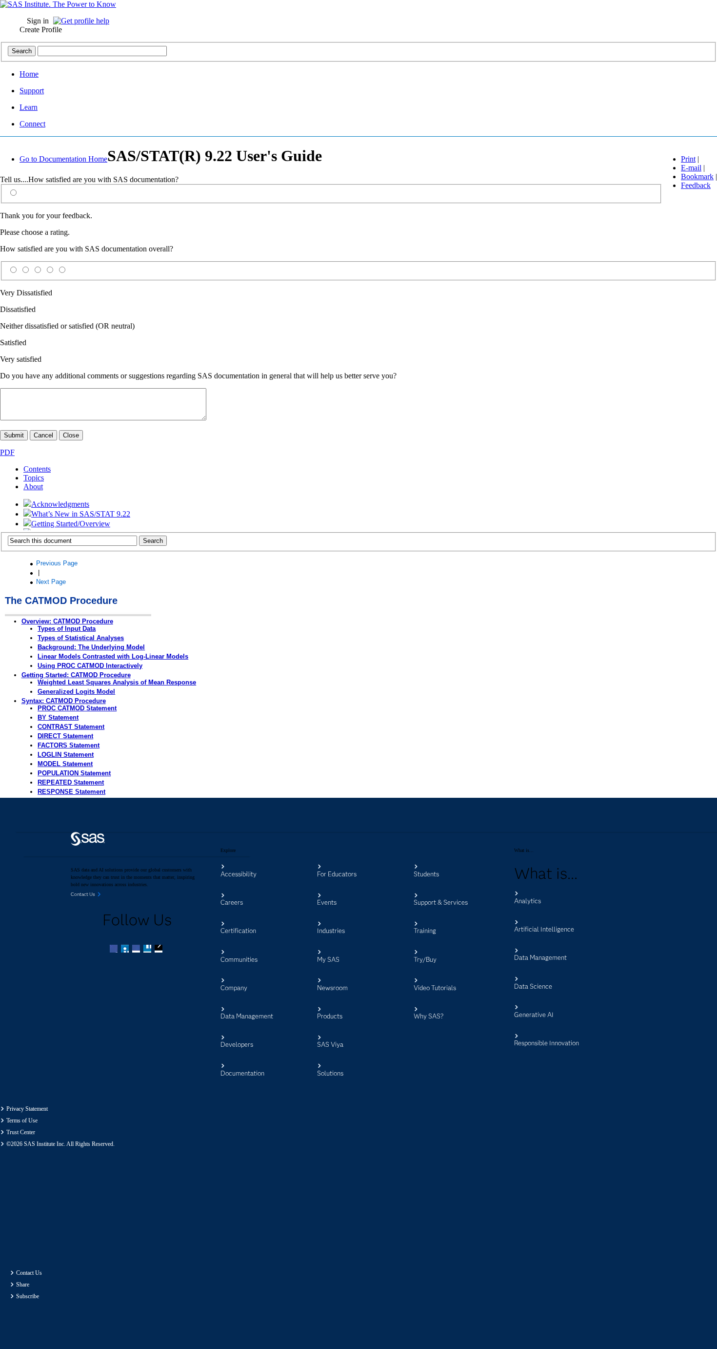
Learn (29, 107)
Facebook (115, 950)
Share (22, 1284)
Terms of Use (22, 1120)
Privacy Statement (27, 1108)
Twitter (126, 950)
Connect (32, 124)
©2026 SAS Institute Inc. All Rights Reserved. (60, 1144)
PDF (7, 452)
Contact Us (29, 1272)
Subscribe (27, 1296)
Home (29, 74)
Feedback (696, 185)
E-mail (691, 168)
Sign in (38, 21)
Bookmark (697, 176)
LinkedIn (137, 950)
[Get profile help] (84, 21)
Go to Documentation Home (63, 159)
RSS (159, 950)
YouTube (148, 950)
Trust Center (20, 1132)
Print (688, 159)
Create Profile (41, 29)
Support (32, 90)
